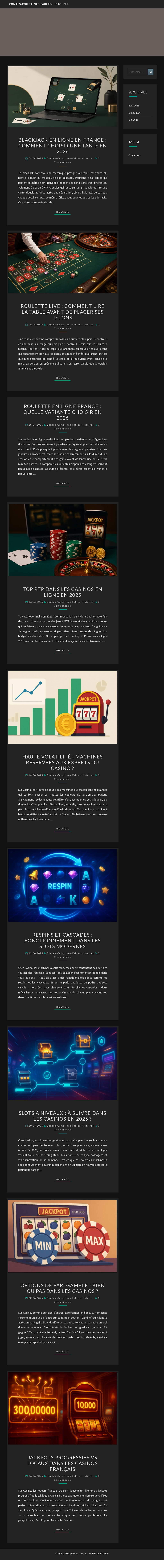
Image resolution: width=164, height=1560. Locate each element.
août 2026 (133, 105)
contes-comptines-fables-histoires (38, 4)
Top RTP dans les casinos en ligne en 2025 (62, 592)
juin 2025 (133, 119)
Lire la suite (63, 211)
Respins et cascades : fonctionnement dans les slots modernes (63, 940)
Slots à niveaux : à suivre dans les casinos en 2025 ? (62, 1116)
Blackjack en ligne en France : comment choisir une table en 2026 (62, 145)
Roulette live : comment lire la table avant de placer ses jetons (63, 311)
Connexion (134, 155)
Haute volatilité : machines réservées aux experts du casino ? (62, 762)
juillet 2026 (134, 112)
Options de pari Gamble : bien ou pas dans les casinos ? (62, 1288)
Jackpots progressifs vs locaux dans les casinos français (62, 1463)
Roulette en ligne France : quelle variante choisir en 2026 (63, 412)
